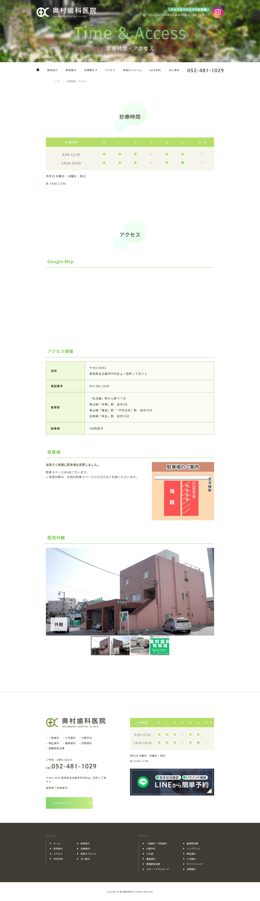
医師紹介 (52, 70)
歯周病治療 (192, 843)
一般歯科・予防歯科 (156, 843)
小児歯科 (191, 858)
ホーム (56, 843)
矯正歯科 (191, 853)
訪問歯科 (191, 869)
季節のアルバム (132, 70)
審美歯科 (151, 858)
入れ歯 (149, 853)
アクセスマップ (62, 803)
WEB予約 (155, 70)
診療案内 (89, 70)
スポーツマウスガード (157, 869)
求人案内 (174, 70)
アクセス (110, 70)
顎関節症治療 (153, 863)
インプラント (193, 848)
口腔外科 (151, 848)
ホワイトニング (195, 863)
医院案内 (71, 70)
